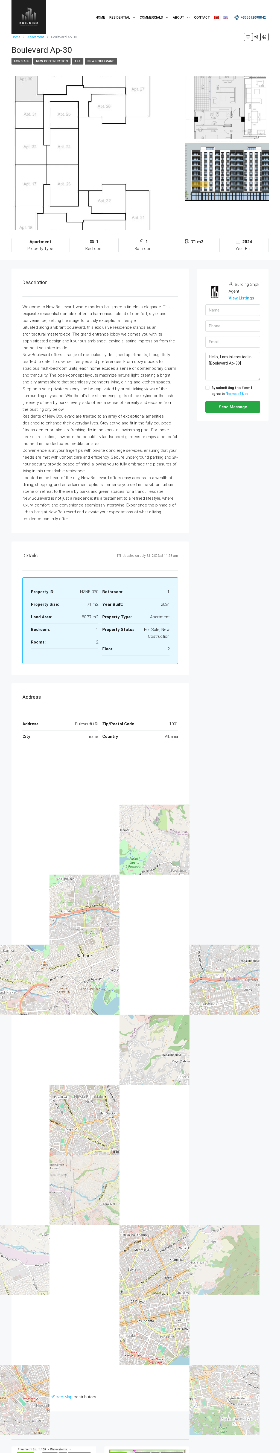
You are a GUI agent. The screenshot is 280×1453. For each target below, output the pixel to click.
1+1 (78, 61)
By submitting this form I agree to (231, 391)
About (178, 17)
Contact (202, 17)
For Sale (21, 61)
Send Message (233, 406)
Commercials (151, 17)
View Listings (241, 298)
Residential (119, 17)
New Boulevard (101, 61)
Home (100, 17)
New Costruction (52, 61)
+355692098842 (253, 17)
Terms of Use (237, 394)
